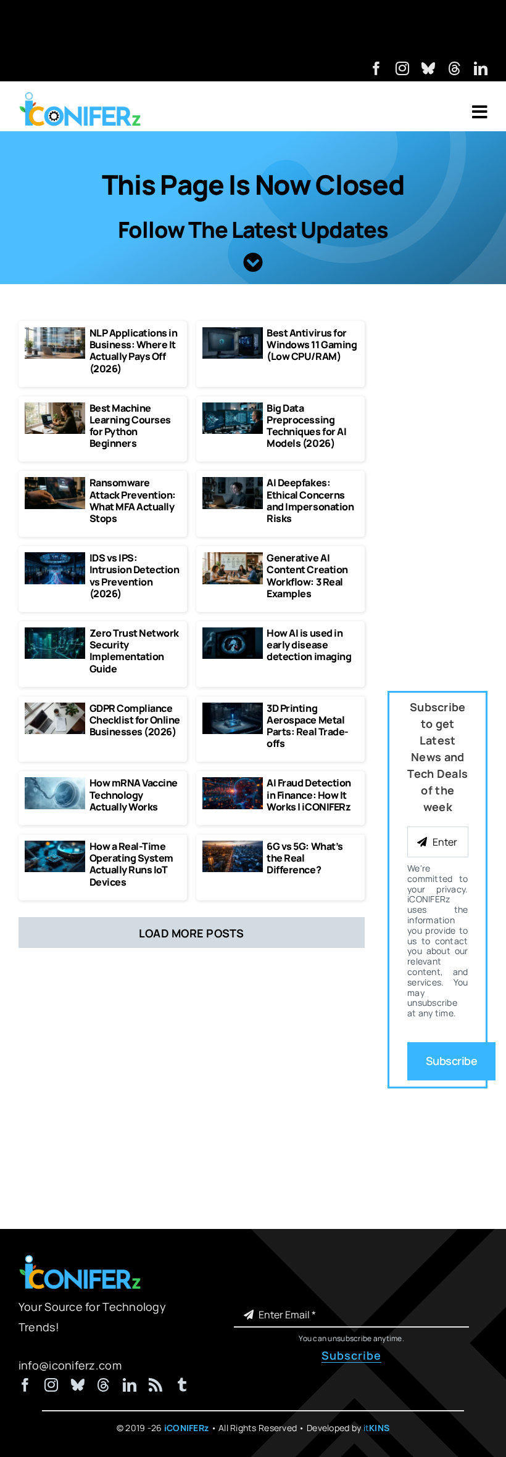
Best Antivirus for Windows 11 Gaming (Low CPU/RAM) (312, 344)
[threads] (455, 68)
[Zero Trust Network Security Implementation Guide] (55, 633)
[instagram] (402, 68)
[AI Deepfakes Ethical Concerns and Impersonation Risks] (232, 482)
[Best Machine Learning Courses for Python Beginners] (55, 408)
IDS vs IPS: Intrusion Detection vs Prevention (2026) (134, 575)
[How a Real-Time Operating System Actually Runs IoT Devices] (55, 846)
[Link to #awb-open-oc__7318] (479, 112)
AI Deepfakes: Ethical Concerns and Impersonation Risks (310, 500)
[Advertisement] (253, 27)
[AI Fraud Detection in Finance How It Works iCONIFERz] (232, 782)
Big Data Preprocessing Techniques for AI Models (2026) (306, 426)
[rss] (155, 1385)
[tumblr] (182, 1385)
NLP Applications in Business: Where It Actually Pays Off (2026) (133, 350)
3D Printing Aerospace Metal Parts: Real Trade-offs (307, 726)
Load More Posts (191, 933)
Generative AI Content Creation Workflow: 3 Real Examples (307, 575)
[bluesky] (428, 68)
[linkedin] (480, 68)
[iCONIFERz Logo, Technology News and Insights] (80, 96)
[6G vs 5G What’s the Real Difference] (232, 846)
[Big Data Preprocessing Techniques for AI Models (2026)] (232, 408)
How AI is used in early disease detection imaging (309, 644)
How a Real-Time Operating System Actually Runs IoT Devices (131, 864)
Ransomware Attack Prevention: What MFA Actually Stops (132, 500)
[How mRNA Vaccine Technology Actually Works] (55, 782)
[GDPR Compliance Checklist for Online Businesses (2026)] (55, 708)
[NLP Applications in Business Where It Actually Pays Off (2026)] (55, 332)
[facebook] (376, 68)
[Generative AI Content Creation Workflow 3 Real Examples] (232, 557)
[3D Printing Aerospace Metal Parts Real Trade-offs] (232, 708)
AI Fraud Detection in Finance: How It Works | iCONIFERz (308, 794)
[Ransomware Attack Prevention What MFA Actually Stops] (55, 482)
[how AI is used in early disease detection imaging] (232, 633)
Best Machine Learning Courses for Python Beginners (130, 426)
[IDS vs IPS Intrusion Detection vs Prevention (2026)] (55, 557)
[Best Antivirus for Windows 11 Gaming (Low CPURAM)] (232, 332)
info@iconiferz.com (70, 1365)
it (376, 1428)
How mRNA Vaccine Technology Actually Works (133, 794)
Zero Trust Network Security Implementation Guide (134, 650)
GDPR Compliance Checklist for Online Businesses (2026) (134, 719)
